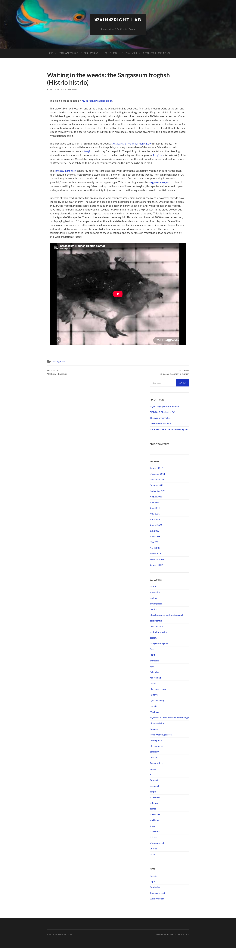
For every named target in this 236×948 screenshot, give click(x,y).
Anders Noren (174, 934)
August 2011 (156, 496)
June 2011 (155, 508)
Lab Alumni (131, 53)
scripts (153, 791)
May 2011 (155, 513)
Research (154, 780)
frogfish (88, 151)
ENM (152, 655)
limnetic (153, 706)
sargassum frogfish (65, 170)
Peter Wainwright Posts (161, 734)
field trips (154, 672)
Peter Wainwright (68, 53)
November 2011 (157, 479)
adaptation (155, 592)
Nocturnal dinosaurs (57, 372)
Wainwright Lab (118, 19)
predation (154, 757)
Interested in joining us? (156, 53)
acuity (153, 586)
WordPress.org (157, 898)
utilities (153, 848)
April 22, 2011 (54, 89)
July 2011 (154, 502)
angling (153, 598)
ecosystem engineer (159, 643)
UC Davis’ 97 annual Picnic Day (132, 143)
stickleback (155, 814)
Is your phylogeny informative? (164, 406)
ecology (153, 637)
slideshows (155, 797)
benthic (153, 609)
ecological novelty (158, 632)
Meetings (154, 712)
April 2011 (155, 519)
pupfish (153, 769)
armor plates (156, 603)
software (154, 803)
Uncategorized (58, 361)
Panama (154, 729)
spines (153, 808)
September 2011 (158, 491)
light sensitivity (157, 700)
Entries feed (155, 887)
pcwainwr (71, 89)
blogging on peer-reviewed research (166, 615)
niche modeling (157, 723)
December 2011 (157, 474)
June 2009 (155, 536)
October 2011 (156, 485)
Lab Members (110, 53)
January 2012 (156, 468)
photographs (156, 740)
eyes (152, 666)
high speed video (158, 689)
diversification (156, 626)
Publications (91, 53)
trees (152, 825)
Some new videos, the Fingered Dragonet (169, 429)
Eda (152, 649)
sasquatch (155, 786)
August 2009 (156, 525)
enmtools (154, 660)
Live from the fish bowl (160, 423)
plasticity (154, 751)
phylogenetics (156, 746)
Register (154, 876)
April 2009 (155, 548)
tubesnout (155, 831)
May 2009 (155, 542)
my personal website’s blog (97, 100)
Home (50, 53)
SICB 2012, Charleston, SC (162, 412)
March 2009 (155, 553)
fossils (153, 683)
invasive (154, 694)
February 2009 (157, 559)
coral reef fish (156, 620)
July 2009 (154, 530)
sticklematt (155, 820)
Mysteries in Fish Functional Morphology (169, 717)
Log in (153, 881)
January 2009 (156, 565)
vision (153, 854)
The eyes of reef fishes (160, 417)
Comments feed (157, 893)
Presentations (156, 763)
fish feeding (155, 677)
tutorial (153, 837)
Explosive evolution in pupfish (174, 372)
